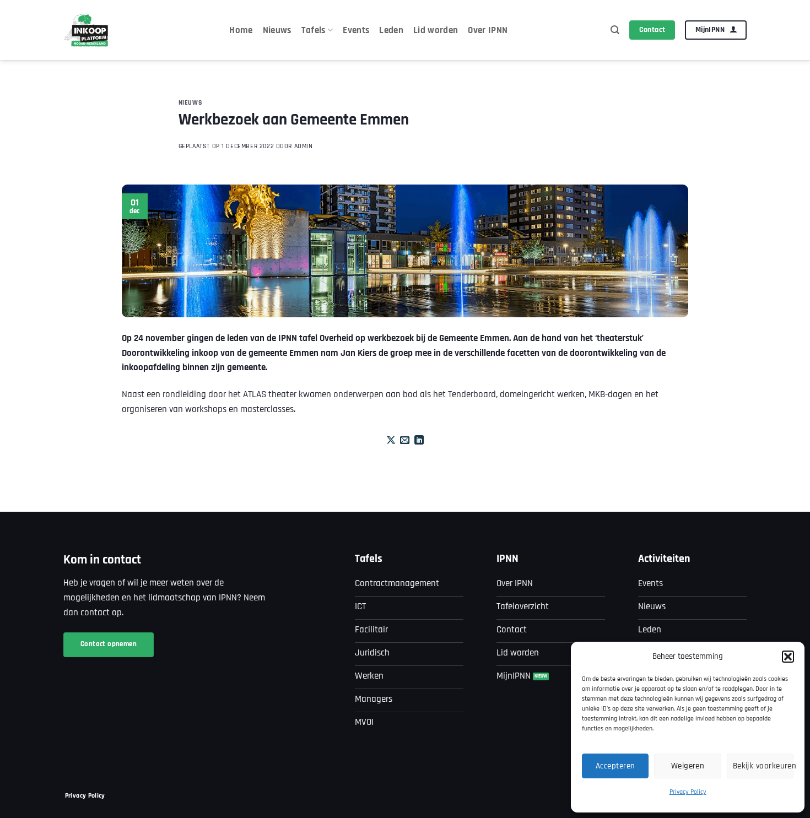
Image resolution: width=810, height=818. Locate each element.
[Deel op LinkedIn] (419, 440)
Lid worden (435, 30)
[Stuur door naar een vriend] (404, 440)
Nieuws (277, 30)
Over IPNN (487, 30)
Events (356, 30)
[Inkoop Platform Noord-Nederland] (86, 30)
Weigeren (688, 766)
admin (303, 146)
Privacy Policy (687, 792)
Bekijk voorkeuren (763, 766)
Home (240, 30)
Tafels (313, 30)
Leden (391, 30)
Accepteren (615, 766)
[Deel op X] (391, 440)
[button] (787, 656)
